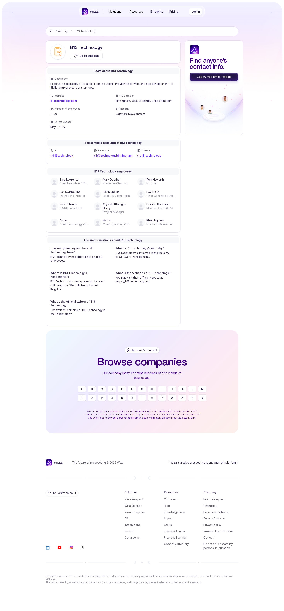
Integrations (132, 524)
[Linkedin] (48, 548)
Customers (171, 499)
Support (169, 518)
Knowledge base (174, 512)
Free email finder (174, 531)
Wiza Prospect (134, 499)
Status (168, 524)
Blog (167, 505)
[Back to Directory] (52, 31)
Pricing (173, 11)
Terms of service (214, 518)
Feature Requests (214, 499)
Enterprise (156, 11)
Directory (61, 31)
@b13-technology (149, 155)
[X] (83, 548)
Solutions (115, 11)
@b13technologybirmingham (113, 155)
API (127, 518)
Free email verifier (175, 537)
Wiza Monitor (133, 505)
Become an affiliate (215, 512)
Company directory (176, 544)
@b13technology (61, 155)
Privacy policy (212, 524)
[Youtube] (59, 548)
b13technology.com (63, 100)
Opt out (208, 537)
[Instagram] (71, 548)
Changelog (210, 505)
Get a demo (132, 537)
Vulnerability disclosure (218, 531)
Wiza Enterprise (135, 512)
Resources (136, 11)
